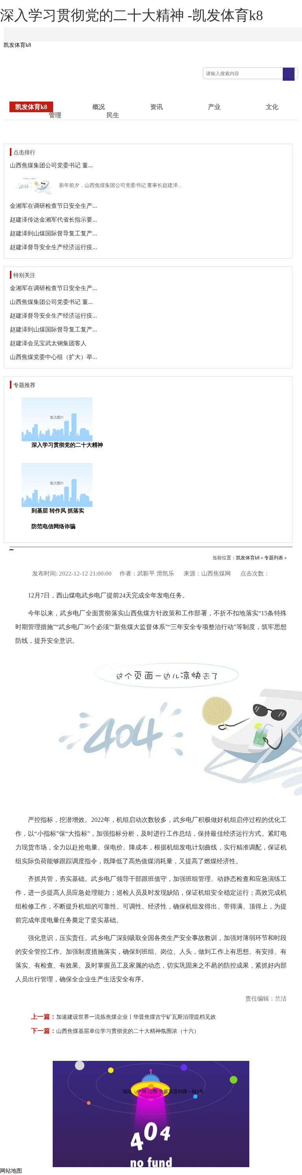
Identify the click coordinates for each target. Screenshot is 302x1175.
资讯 (156, 107)
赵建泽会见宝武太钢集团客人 (48, 343)
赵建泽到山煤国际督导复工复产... (53, 233)
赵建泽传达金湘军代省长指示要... (53, 219)
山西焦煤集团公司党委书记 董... (51, 165)
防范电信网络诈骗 (53, 526)
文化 (272, 107)
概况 (98, 107)
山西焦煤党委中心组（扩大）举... (53, 357)
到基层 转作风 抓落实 (57, 511)
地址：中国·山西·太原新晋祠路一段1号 (163, 1091)
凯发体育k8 (17, 45)
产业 (214, 107)
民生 (113, 115)
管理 (55, 115)
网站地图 (11, 1171)
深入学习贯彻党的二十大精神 (67, 445)
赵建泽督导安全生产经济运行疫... (53, 247)
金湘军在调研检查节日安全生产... (53, 206)
